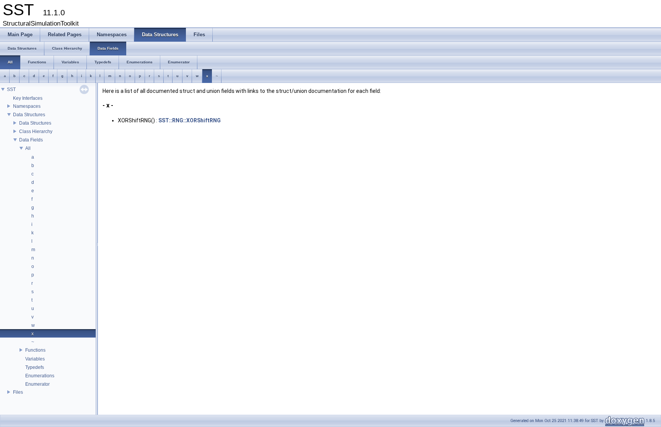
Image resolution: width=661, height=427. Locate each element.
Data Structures (29, 114)
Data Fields (31, 140)
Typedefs (34, 367)
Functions (35, 350)
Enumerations (39, 375)
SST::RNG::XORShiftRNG (189, 120)
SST (11, 89)
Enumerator (37, 384)
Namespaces (27, 106)
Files (18, 392)
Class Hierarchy (35, 131)
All (28, 148)
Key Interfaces (27, 98)
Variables (35, 359)
